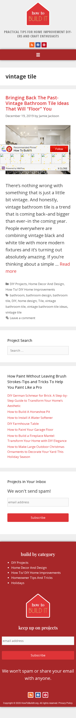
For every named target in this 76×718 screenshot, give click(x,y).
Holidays (17, 583)
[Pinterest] (44, 44)
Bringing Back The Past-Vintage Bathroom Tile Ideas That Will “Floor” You (37, 103)
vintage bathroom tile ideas (47, 306)
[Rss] (31, 44)
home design (27, 301)
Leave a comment (22, 318)
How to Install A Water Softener (30, 417)
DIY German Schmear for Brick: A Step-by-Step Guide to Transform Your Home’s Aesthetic (37, 400)
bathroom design (38, 295)
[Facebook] (38, 44)
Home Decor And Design (46, 284)
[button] (38, 54)
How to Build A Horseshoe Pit (28, 412)
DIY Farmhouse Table (23, 423)
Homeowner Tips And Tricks (32, 577)
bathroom (17, 295)
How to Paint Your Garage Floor (30, 429)
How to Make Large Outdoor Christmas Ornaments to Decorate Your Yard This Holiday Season (35, 451)
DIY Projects (18, 284)
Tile (41, 301)
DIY (14, 301)
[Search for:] (38, 350)
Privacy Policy (65, 703)
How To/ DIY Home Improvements (30, 289)
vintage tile (14, 312)
